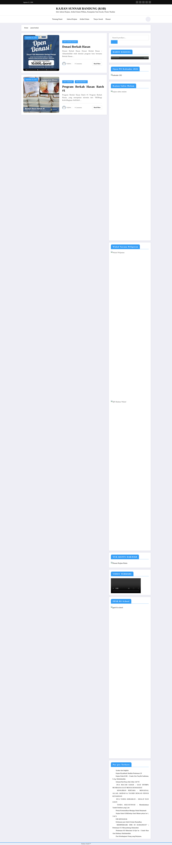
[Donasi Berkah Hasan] (41, 53)
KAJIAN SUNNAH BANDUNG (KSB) (81, 8)
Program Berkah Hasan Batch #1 (83, 88)
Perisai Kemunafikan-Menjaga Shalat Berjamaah (131, 810)
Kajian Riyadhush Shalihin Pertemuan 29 (129, 773)
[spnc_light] (148, 19)
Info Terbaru (68, 81)
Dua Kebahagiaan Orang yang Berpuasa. (129, 836)
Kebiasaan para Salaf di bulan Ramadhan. (129, 822)
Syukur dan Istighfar (122, 770)
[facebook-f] (137, 2)
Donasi (108, 19)
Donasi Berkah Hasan (76, 46)
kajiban (69, 63)
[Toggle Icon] (22, 19)
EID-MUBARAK (121, 819)
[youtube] (150, 2)
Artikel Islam (84, 19)
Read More (97, 63)
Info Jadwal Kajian (70, 41)
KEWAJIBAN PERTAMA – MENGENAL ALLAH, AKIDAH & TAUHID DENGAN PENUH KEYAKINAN (130, 793)
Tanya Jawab (98, 19)
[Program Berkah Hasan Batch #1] (41, 94)
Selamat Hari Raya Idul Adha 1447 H (127, 782)
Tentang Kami (57, 19)
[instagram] (146, 2)
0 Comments (78, 63)
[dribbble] (143, 2)
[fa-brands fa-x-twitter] (140, 2)
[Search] (141, 19)
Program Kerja (81, 81)
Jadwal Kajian (72, 19)
